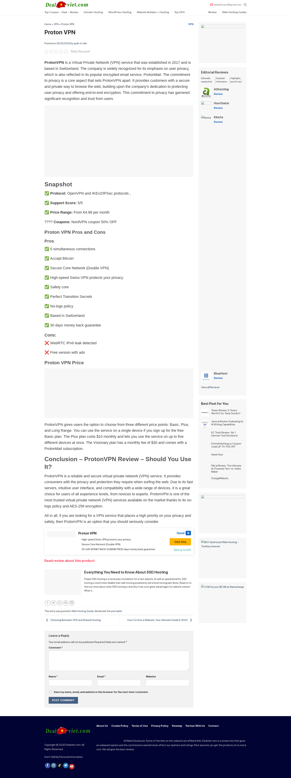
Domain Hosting (93, 12)
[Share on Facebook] (47, 603)
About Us (102, 725)
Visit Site (180, 542)
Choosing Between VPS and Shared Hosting (75, 620)
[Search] (245, 4)
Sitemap (177, 725)
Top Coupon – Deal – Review (61, 12)
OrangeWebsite (219, 478)
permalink (116, 611)
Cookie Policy (119, 725)
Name (53, 676)
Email (101, 676)
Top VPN (179, 12)
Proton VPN (87, 533)
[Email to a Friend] (59, 603)
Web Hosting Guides (234, 12)
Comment (56, 647)
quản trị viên (80, 43)
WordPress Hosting (119, 12)
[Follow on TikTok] (59, 765)
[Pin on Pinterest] (66, 603)
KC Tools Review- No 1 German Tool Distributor (224, 434)
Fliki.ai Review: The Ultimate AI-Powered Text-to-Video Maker (226, 468)
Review (212, 12)
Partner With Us (195, 725)
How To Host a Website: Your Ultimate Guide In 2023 (157, 620)
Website (151, 676)
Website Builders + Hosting (153, 12)
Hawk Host (217, 454)
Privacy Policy (159, 725)
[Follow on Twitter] (66, 765)
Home (47, 24)
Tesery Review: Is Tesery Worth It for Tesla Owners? (225, 412)
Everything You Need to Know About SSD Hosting (126, 572)
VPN (56, 24)
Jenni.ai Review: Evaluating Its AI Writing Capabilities (227, 423)
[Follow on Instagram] (53, 765)
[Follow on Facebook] (47, 765)
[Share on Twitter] (53, 603)
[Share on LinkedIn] (72, 603)
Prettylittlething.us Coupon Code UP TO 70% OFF (226, 445)
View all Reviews (210, 387)
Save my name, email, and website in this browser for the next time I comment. (101, 692)
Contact (213, 725)
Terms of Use (140, 725)
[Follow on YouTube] (72, 766)
